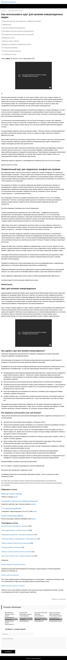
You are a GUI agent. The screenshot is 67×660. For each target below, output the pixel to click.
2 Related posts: (6, 24)
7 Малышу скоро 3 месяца (10, 41)
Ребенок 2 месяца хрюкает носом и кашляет (16, 552)
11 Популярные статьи (8, 54)
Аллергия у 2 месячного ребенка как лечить (19, 501)
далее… (16, 497)
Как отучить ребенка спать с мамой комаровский (17, 556)
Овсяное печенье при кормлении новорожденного (40, 619)
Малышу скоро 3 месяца (11, 494)
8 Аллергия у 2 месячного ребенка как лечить (16, 44)
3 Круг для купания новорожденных (13, 28)
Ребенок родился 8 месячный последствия (15, 543)
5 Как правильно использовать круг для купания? (17, 34)
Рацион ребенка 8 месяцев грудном (13, 564)
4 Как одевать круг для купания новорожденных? (17, 31)
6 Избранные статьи (7, 38)
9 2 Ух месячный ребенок (9, 48)
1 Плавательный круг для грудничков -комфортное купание (21, 21)
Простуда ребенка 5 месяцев (11, 547)
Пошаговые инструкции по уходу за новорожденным (26, 619)
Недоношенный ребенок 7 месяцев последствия (17, 534)
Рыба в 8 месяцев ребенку (12, 516)
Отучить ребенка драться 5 (10, 575)
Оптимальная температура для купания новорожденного (9, 622)
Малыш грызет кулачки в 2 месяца (12, 586)
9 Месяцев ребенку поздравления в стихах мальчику (18, 539)
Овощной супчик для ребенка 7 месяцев (14, 526)
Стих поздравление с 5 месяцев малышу (14, 530)
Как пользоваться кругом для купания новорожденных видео (55, 619)
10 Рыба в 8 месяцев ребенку (11, 51)
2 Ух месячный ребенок (11, 508)
